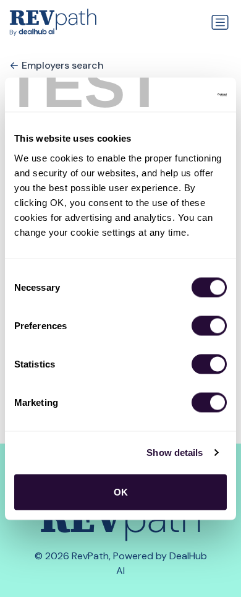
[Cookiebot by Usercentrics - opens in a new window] (173, 95)
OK (121, 491)
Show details (174, 452)
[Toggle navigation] (220, 22)
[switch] (209, 325)
